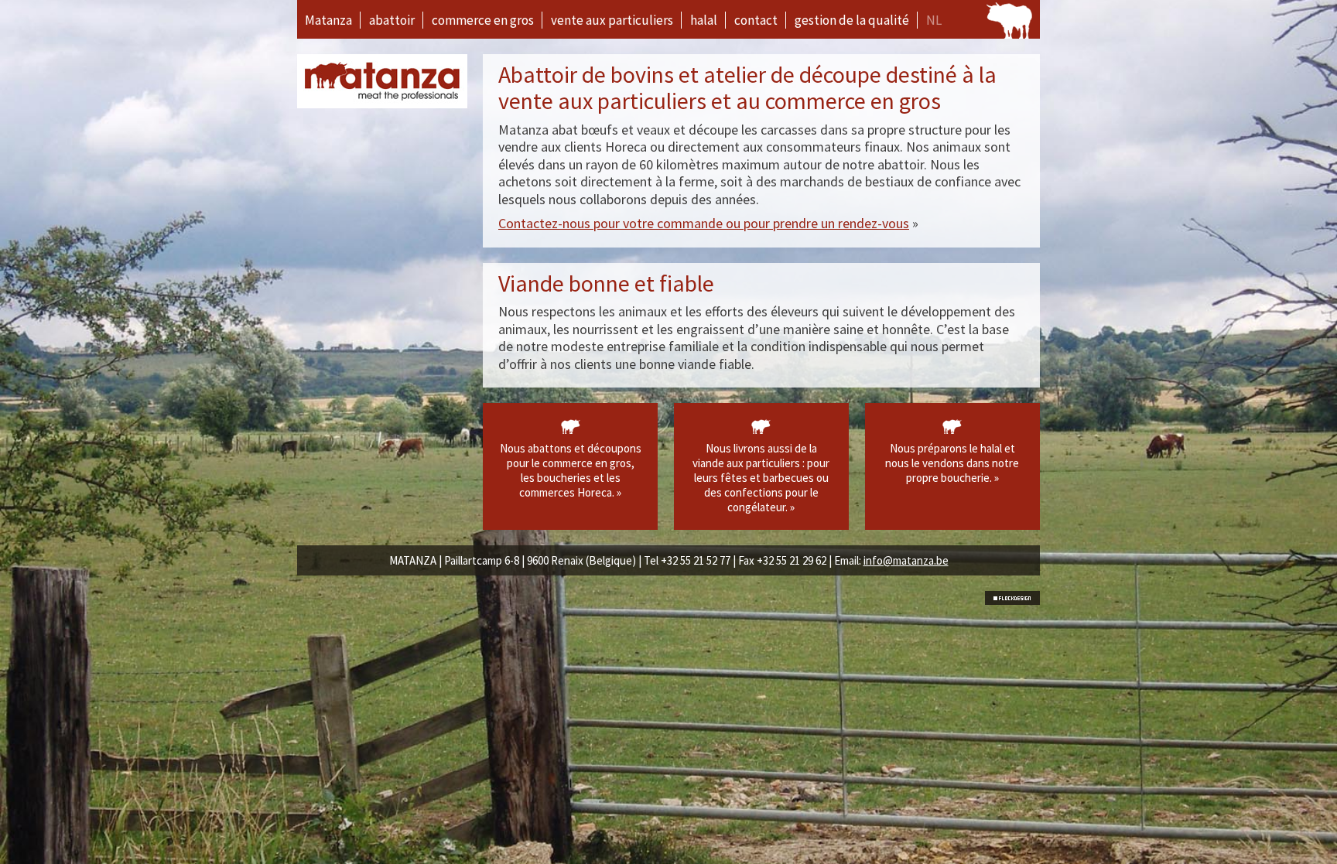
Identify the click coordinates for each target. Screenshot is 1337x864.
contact (756, 20)
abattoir (392, 20)
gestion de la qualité (852, 20)
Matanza (328, 20)
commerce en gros (483, 20)
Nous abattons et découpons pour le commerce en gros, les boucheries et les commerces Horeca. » (570, 470)
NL (934, 20)
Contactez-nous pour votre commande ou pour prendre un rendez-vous (703, 223)
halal (703, 20)
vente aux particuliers (612, 20)
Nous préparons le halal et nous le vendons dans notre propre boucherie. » (952, 463)
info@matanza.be (906, 560)
